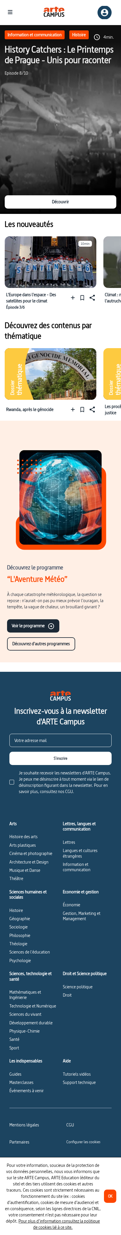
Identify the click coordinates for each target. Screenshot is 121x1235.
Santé (14, 1039)
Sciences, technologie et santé (30, 976)
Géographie (19, 918)
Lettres (69, 842)
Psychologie (20, 960)
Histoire (79, 35)
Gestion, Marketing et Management (81, 916)
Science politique (78, 987)
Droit (67, 995)
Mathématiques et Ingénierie (25, 994)
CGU (70, 1125)
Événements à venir (26, 1090)
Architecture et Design (28, 862)
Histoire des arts (23, 836)
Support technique (79, 1082)
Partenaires (19, 1142)
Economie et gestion (81, 892)
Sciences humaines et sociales (28, 894)
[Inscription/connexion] (104, 12)
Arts (13, 823)
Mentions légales (24, 1125)
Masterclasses (21, 1082)
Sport (14, 1048)
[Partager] (91, 297)
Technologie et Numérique (32, 1006)
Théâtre (16, 878)
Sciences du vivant (25, 1014)
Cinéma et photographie (30, 853)
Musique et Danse (24, 870)
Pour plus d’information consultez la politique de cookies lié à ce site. (59, 1224)
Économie (71, 905)
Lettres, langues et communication (79, 826)
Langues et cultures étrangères (80, 853)
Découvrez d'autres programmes (41, 644)
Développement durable (31, 1023)
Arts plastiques (22, 845)
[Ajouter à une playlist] (74, 297)
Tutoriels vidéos (77, 1074)
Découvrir (60, 202)
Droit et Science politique (85, 973)
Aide (67, 1061)
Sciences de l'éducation (29, 952)
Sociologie (18, 927)
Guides (15, 1074)
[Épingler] (82, 297)
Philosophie (19, 935)
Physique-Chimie (24, 1031)
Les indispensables (25, 1061)
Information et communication (35, 35)
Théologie (18, 944)
